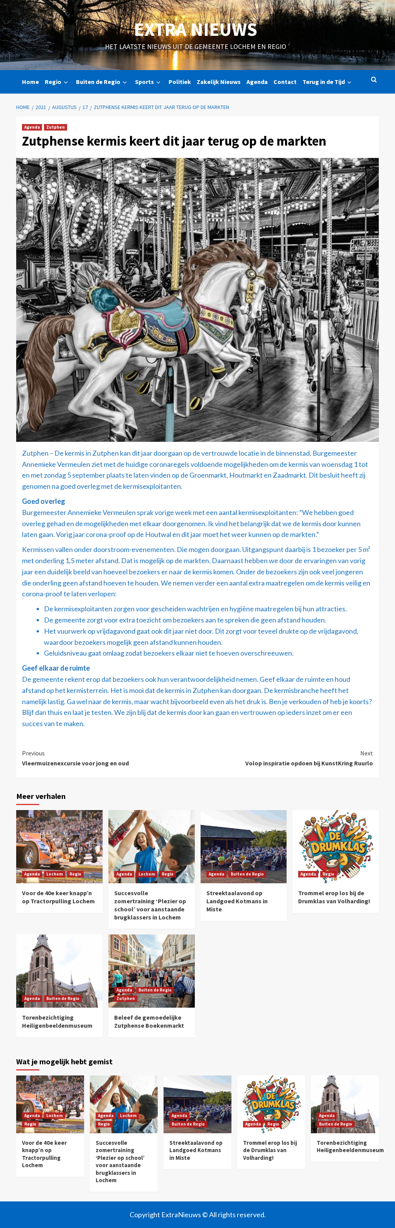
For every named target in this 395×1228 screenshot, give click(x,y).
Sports (144, 82)
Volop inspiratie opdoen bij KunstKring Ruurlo (309, 758)
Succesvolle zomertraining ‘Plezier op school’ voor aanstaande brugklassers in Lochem (150, 905)
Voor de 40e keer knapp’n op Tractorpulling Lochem (58, 897)
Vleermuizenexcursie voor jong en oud (75, 758)
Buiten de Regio (98, 82)
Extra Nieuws (195, 29)
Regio (53, 82)
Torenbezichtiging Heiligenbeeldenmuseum (57, 1021)
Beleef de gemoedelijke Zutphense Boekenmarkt (149, 1021)
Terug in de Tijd (323, 82)
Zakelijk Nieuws (219, 82)
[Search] (374, 80)
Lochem (54, 874)
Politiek (180, 82)
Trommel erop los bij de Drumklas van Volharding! (334, 897)
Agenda (257, 82)
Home (30, 82)
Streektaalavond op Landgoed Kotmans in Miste (237, 901)
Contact (285, 82)
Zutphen (55, 127)
